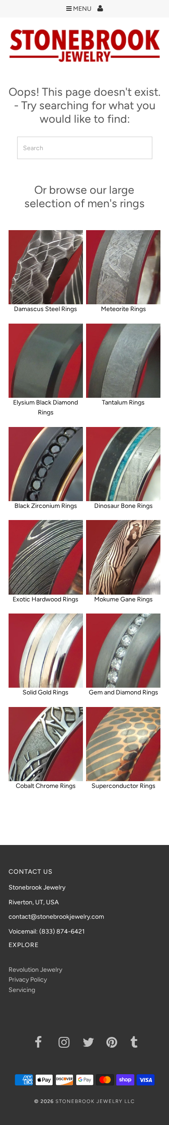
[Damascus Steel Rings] (46, 267)
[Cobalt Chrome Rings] (46, 744)
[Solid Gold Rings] (46, 651)
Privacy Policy (28, 979)
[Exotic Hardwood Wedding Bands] (46, 557)
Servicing (22, 990)
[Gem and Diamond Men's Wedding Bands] (123, 651)
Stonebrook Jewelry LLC (95, 1101)
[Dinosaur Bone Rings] (123, 464)
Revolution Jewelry (35, 970)
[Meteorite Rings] (123, 267)
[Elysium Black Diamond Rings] (46, 361)
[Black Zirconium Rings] (46, 464)
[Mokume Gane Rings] (123, 557)
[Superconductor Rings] (123, 744)
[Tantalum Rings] (123, 361)
